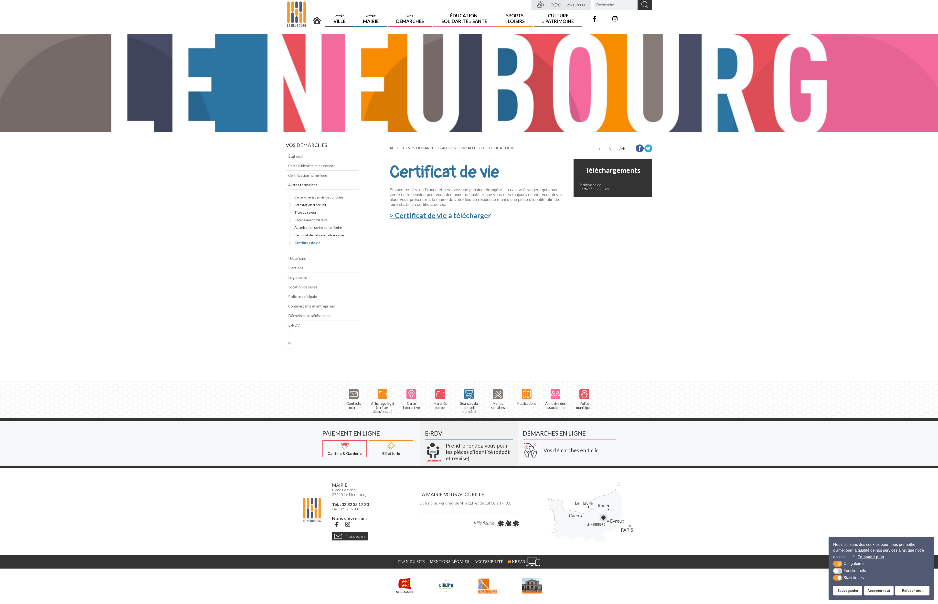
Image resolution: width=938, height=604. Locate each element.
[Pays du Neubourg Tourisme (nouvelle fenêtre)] (532, 585)
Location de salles (302, 287)
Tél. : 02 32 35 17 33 (350, 504)
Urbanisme (297, 258)
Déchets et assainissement (310, 315)
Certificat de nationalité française (319, 235)
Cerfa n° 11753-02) (594, 189)
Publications (526, 403)
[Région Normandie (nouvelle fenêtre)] (405, 585)
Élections (295, 268)
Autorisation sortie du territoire (318, 227)
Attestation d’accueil (310, 205)
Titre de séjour (305, 212)
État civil (295, 156)
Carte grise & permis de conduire (318, 197)
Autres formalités (302, 185)
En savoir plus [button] (870, 557)
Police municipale (302, 296)
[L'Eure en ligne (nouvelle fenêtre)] (446, 585)
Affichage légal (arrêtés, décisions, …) (382, 407)
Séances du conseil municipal (469, 407)
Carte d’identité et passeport (311, 166)
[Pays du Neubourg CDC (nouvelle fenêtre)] (487, 585)
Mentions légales (449, 562)
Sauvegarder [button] (847, 591)
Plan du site (411, 562)
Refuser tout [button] (912, 591)
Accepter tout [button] (878, 591)
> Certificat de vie (418, 215)
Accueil (317, 18)
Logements (297, 277)
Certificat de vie (307, 243)
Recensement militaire (310, 220)
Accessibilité (488, 562)
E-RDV (294, 325)
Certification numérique (307, 175)
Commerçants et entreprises (311, 306)
